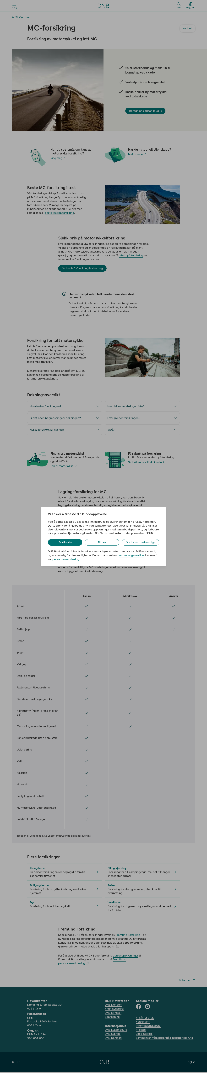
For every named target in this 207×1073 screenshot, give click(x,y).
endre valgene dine (131, 555)
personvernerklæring (65, 559)
